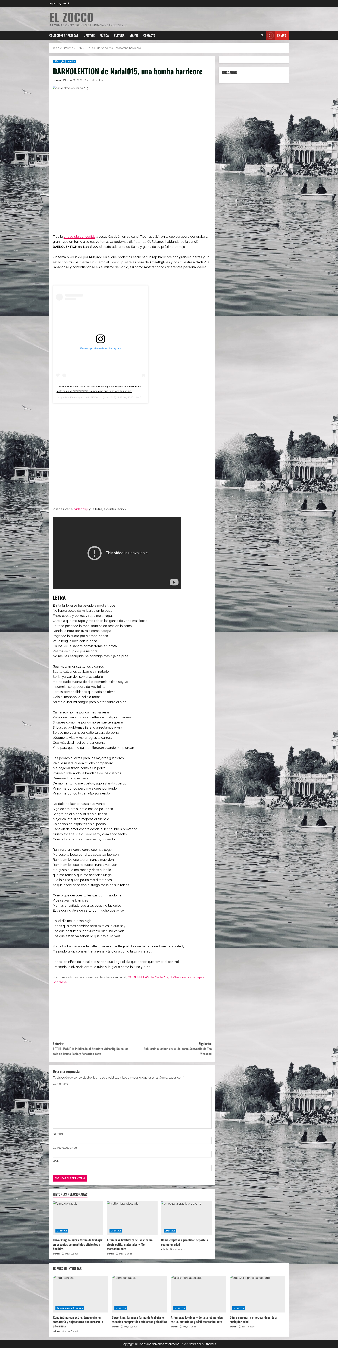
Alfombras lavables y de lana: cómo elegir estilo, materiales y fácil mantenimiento (130, 1244)
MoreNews (189, 1344)
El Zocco (71, 16)
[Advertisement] (132, 199)
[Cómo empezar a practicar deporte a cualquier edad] (186, 1218)
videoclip (81, 509)
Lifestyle (89, 35)
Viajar (134, 35)
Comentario (61, 1083)
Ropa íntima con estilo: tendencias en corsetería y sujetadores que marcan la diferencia (78, 1321)
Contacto (149, 35)
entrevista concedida (79, 236)
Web (56, 1161)
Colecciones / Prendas (63, 35)
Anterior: (90, 1048)
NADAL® (96, 397)
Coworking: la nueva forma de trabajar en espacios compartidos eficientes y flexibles (77, 1244)
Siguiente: (178, 1048)
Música (104, 35)
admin (57, 80)
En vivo (281, 35)
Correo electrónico (65, 1147)
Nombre (58, 1133)
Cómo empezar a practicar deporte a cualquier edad (184, 1242)
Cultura (119, 35)
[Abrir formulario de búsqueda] (262, 35)
